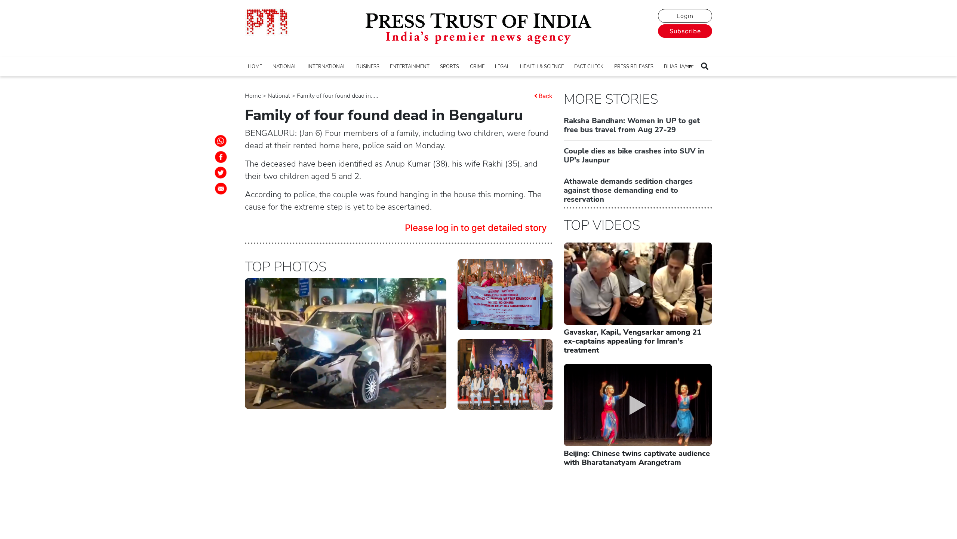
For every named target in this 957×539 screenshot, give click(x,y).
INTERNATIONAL (327, 66)
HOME (255, 66)
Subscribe (685, 31)
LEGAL (502, 66)
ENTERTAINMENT (410, 66)
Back (546, 96)
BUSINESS (367, 66)
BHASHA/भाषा (678, 66)
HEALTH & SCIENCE (542, 66)
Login (685, 16)
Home (253, 96)
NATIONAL (285, 66)
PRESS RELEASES (633, 66)
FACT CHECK (588, 66)
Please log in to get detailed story (476, 227)
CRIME (477, 66)
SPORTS (449, 66)
